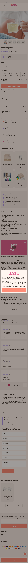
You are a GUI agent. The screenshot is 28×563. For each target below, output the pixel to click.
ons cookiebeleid (21, 286)
